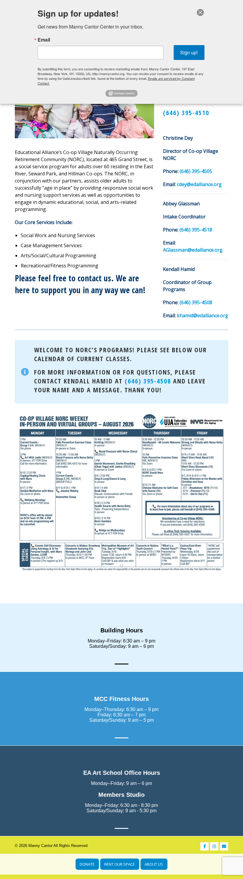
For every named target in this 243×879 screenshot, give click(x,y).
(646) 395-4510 (186, 112)
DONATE (87, 864)
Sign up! (189, 52)
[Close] (200, 12)
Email (44, 39)
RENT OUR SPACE (119, 864)
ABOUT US (154, 864)
